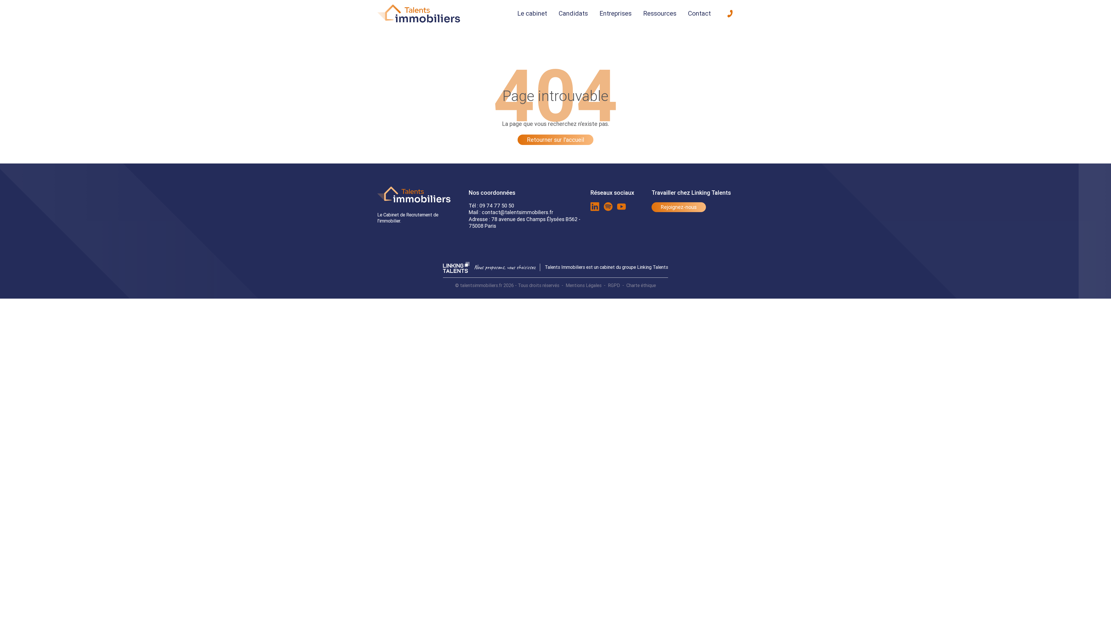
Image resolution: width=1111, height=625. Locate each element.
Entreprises (615, 13)
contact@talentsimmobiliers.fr (517, 212)
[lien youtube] (621, 206)
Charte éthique (641, 285)
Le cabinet (532, 13)
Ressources (659, 13)
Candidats (573, 13)
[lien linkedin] (595, 206)
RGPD (614, 285)
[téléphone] (730, 14)
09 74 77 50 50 (496, 205)
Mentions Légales (584, 285)
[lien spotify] (608, 206)
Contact (699, 13)
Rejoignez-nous (679, 207)
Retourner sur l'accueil (555, 139)
